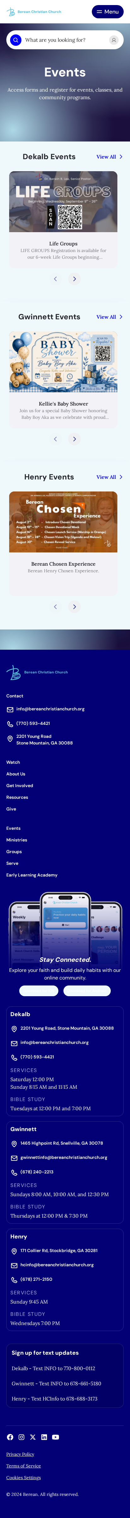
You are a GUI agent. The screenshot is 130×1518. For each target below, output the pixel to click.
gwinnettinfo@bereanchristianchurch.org (64, 1157)
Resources (17, 797)
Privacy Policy (20, 1454)
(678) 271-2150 (36, 1279)
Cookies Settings (23, 1477)
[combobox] (64, 40)
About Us (15, 774)
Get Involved (19, 785)
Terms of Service (23, 1466)
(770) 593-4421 (33, 723)
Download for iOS (38, 990)
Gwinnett (23, 1129)
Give (11, 809)
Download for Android (87, 990)
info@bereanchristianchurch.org (50, 709)
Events (13, 828)
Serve (12, 863)
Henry (18, 1236)
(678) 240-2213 (37, 1172)
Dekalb (20, 1014)
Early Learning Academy (31, 875)
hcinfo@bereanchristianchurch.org (57, 1265)
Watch (13, 762)
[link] (63, 219)
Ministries (16, 840)
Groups (14, 851)
